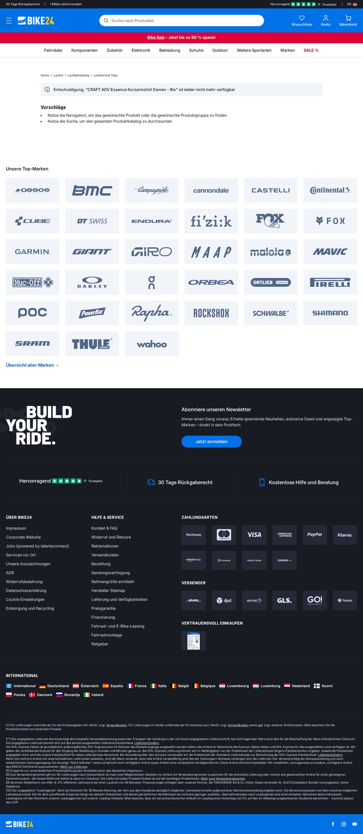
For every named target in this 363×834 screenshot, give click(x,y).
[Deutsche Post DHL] (194, 600)
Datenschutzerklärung (26, 590)
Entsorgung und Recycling (30, 608)
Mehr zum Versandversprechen (223, 778)
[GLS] (284, 600)
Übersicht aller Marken (30, 365)
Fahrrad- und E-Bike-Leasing (117, 626)
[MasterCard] (224, 535)
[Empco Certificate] (194, 641)
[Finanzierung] (254, 560)
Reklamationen (105, 545)
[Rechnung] (194, 535)
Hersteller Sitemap (108, 590)
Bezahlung (101, 563)
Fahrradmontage (106, 634)
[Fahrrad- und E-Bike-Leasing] (284, 560)
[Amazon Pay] (194, 560)
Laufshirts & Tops (106, 75)
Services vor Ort (21, 554)
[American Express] (284, 535)
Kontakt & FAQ (104, 528)
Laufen (58, 75)
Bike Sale (155, 37)
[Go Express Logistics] (314, 600)
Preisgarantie (103, 608)
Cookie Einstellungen (25, 599)
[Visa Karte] (254, 535)
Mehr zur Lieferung (73, 766)
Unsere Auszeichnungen (28, 563)
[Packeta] (345, 600)
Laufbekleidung (78, 75)
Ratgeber (99, 643)
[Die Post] (254, 600)
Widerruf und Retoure (111, 537)
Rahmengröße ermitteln (112, 581)
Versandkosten (105, 554)
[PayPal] (314, 535)
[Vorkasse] (224, 560)
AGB (10, 572)
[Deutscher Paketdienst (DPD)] (224, 600)
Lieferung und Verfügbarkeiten (119, 599)
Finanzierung (103, 617)
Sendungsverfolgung (110, 572)
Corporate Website (23, 537)
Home (45, 75)
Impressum (16, 528)
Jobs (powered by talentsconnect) (37, 545)
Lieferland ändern (146, 743)
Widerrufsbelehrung (24, 581)
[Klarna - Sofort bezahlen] (345, 535)
